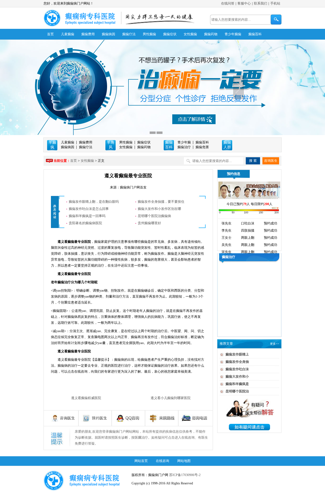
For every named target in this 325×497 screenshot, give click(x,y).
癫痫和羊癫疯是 (237, 384)
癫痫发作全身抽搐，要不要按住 (161, 201)
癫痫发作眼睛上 (237, 354)
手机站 (275, 3)
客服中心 (244, 3)
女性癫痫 (190, 34)
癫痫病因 (108, 34)
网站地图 (184, 461)
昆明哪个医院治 (237, 391)
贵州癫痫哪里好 (149, 223)
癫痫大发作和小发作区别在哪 (159, 209)
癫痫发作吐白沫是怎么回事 (89, 209)
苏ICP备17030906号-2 (184, 475)
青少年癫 (184, 142)
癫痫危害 (202, 147)
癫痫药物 (210, 34)
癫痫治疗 (184, 147)
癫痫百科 (255, 34)
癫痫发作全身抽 (237, 362)
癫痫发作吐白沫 (237, 369)
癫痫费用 (88, 34)
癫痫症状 (170, 34)
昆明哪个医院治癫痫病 (154, 216)
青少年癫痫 (233, 34)
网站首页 (141, 461)
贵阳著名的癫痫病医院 (85, 223)
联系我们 (260, 3)
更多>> (274, 343)
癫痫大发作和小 (237, 376)
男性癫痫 (149, 34)
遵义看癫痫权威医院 (86, 398)
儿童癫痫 (67, 34)
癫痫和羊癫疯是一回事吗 (87, 216)
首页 (50, 34)
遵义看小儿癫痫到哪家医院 (171, 398)
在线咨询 (162, 461)
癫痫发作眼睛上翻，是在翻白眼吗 (94, 201)
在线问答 (227, 3)
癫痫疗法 (129, 34)
